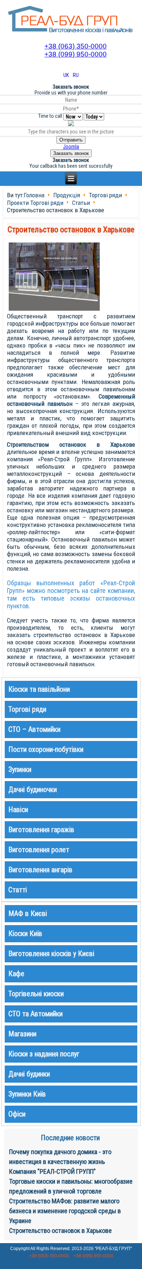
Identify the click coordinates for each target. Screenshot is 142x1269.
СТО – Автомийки (34, 729)
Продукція (66, 195)
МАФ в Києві (27, 913)
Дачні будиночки (32, 789)
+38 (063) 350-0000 (75, 46)
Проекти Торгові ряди (35, 202)
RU (76, 75)
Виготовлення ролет (38, 849)
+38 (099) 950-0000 (75, 54)
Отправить (71, 140)
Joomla (71, 147)
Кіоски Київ (25, 933)
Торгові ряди (105, 195)
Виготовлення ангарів (40, 869)
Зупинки (19, 769)
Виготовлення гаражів (41, 829)
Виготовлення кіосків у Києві (51, 953)
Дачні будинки (29, 1074)
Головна (34, 195)
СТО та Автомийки (35, 1013)
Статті (17, 889)
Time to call (50, 116)
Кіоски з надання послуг (43, 1053)
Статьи (81, 202)
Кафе (16, 973)
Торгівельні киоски (36, 993)
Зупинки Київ (27, 1094)
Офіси (16, 1114)
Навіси (18, 809)
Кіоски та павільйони (39, 689)
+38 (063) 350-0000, (49, 1255)
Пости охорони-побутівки (45, 749)
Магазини (22, 1033)
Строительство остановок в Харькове (71, 229)
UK (66, 75)
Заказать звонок (71, 153)
